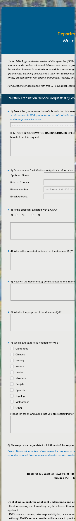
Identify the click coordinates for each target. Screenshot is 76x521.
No (39, 215)
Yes (25, 215)
